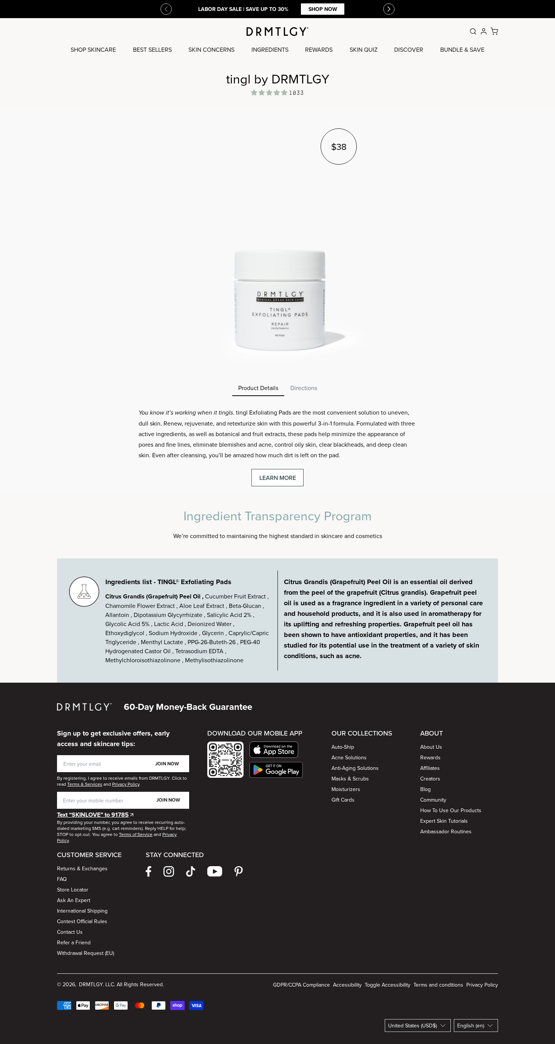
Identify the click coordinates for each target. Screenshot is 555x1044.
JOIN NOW (167, 763)
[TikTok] (190, 871)
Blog (425, 789)
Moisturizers (345, 789)
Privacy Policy (482, 984)
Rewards (430, 757)
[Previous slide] (166, 9)
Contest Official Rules (82, 921)
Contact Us (70, 932)
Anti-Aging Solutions (355, 768)
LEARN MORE (277, 477)
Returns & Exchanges (82, 868)
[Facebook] (148, 871)
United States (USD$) (412, 1025)
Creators (430, 778)
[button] (276, 750)
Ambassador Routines (446, 831)
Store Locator (72, 889)
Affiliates (430, 768)
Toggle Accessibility (387, 984)
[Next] (389, 9)
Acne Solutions (349, 757)
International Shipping (82, 910)
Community (433, 799)
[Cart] (494, 31)
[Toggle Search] (473, 31)
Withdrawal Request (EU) (85, 953)
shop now (322, 9)
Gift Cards (343, 799)
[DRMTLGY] (277, 31)
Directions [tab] (303, 388)
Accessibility (347, 984)
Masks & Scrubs (350, 778)
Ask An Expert (73, 900)
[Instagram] (168, 871)
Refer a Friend (74, 942)
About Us (431, 747)
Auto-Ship (342, 747)
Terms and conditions (438, 984)
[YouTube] (214, 871)
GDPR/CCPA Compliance (301, 984)
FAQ (62, 879)
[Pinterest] (238, 871)
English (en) (470, 1025)
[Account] (483, 31)
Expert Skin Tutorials (444, 821)
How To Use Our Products (450, 810)
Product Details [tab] (258, 388)
